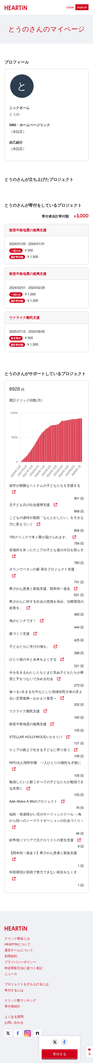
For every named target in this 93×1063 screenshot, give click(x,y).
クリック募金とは (17, 938)
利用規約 (11, 956)
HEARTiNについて (17, 944)
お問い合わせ (14, 1022)
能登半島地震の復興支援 (27, 229)
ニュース (11, 973)
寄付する (59, 1053)
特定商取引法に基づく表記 (23, 968)
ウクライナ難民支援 (24, 317)
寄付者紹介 (12, 1006)
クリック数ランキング (20, 1000)
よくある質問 (14, 1016)
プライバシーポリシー (20, 961)
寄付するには (14, 990)
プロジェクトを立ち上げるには (27, 984)
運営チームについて (19, 950)
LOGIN (70, 7)
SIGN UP (82, 7)
